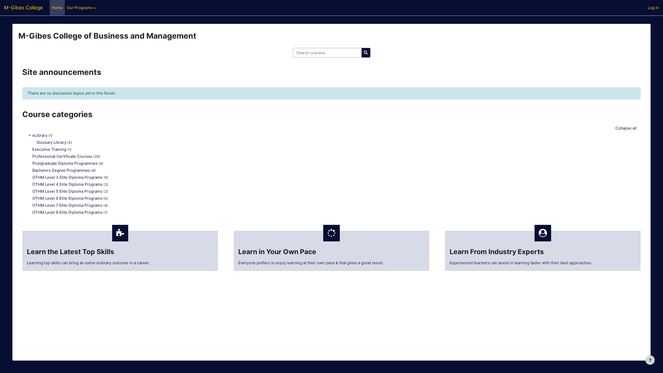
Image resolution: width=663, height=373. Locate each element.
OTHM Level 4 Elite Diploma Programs (67, 184)
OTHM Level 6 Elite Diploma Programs (67, 198)
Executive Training (49, 149)
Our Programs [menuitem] (79, 7)
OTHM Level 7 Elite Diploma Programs (67, 205)
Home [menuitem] (57, 7)
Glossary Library (51, 142)
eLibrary (39, 135)
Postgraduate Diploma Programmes (65, 163)
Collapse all (626, 128)
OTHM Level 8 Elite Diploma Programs (67, 212)
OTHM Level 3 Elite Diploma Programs (67, 177)
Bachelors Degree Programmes (61, 170)
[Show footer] (650, 360)
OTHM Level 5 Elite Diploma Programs (67, 191)
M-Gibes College (23, 8)
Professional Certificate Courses (62, 156)
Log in (653, 7)
